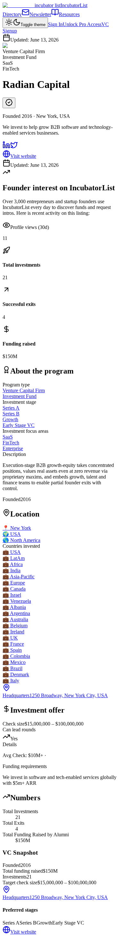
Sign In (55, 24)
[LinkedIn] (6, 147)
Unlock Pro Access (82, 24)
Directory (12, 14)
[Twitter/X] (14, 147)
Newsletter (40, 14)
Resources (69, 14)
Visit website (23, 156)
